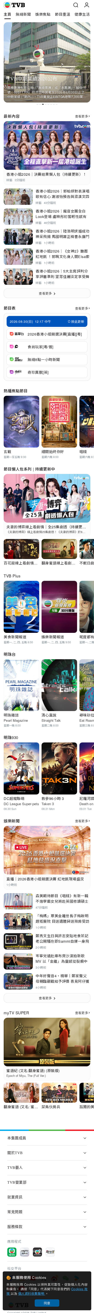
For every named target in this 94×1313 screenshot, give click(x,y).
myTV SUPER (16, 1012)
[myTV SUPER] (24, 1252)
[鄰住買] (50, 1252)
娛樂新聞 (12, 821)
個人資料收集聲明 (31, 1293)
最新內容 (12, 116)
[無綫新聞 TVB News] (11, 1252)
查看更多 (81, 116)
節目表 (10, 308)
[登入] (86, 5)
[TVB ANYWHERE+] (37, 1252)
